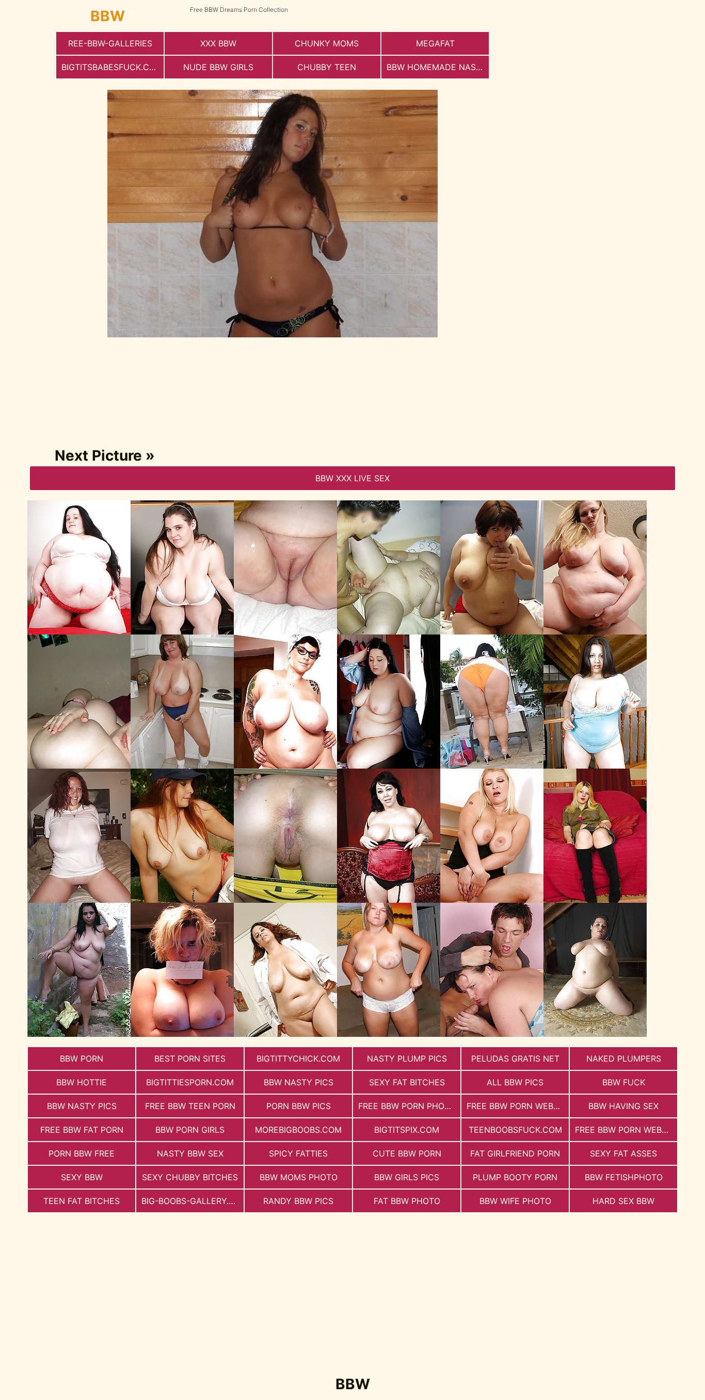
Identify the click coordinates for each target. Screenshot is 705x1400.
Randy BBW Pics (298, 1201)
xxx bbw (218, 43)
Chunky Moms (327, 43)
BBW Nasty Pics (298, 1082)
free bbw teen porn (190, 1106)
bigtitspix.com (406, 1130)
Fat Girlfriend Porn (515, 1153)
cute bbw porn (407, 1153)
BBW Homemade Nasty (437, 67)
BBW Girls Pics (406, 1177)
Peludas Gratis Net (515, 1058)
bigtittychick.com (298, 1058)
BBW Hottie (81, 1082)
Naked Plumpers (623, 1058)
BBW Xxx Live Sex (352, 478)
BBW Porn (81, 1058)
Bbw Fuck (623, 1082)
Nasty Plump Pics (407, 1058)
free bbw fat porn (81, 1130)
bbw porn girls (190, 1130)
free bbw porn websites (518, 1106)
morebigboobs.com (298, 1130)
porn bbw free (82, 1153)
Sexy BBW (82, 1177)
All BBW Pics (515, 1082)
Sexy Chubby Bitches (190, 1177)
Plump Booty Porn (515, 1177)
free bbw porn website (626, 1130)
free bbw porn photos (409, 1106)
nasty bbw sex (190, 1153)
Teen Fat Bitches (81, 1201)
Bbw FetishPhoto (624, 1177)
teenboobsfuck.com (515, 1130)
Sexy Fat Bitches (407, 1082)
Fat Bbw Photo (407, 1201)
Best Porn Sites (190, 1058)
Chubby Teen (326, 67)
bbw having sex (623, 1106)
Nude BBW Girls (218, 67)
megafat (435, 43)
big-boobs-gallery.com (192, 1201)
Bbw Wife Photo (515, 1201)
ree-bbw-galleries (110, 43)
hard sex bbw (623, 1201)
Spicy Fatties (298, 1153)
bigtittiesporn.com (190, 1082)
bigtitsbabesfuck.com (112, 67)
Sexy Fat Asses (623, 1153)
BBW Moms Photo (299, 1177)
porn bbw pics (298, 1106)
